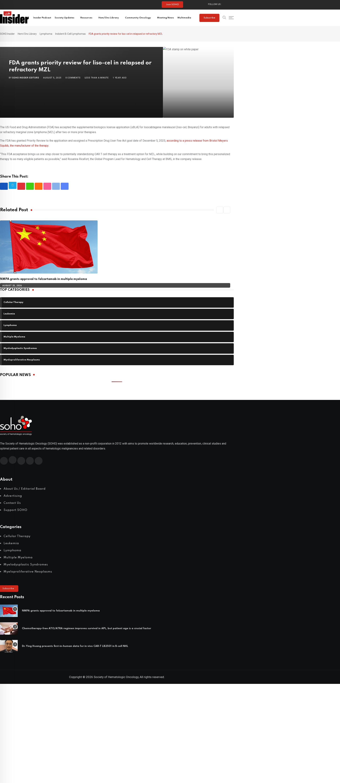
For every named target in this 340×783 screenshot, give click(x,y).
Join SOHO (172, 4)
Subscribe (209, 18)
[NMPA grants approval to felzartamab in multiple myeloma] (9, 611)
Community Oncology (138, 18)
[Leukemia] (117, 316)
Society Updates (64, 18)
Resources (86, 18)
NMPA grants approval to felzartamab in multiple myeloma (43, 279)
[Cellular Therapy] (117, 305)
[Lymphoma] (117, 328)
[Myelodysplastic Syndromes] (117, 351)
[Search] (224, 18)
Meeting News (165, 18)
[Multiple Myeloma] (117, 339)
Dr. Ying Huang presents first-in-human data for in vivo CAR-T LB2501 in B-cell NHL (75, 646)
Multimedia (184, 18)
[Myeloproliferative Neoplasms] (117, 362)
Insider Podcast (42, 18)
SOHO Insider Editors (25, 77)
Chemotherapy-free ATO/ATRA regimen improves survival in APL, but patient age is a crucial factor (87, 628)
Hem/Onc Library (108, 18)
